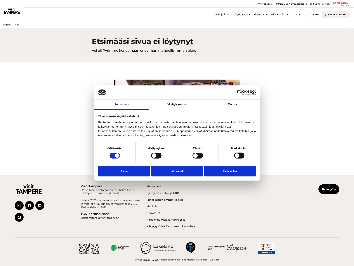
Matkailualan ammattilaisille (164, 199)
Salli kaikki (230, 170)
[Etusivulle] (11, 11)
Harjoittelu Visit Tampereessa (165, 219)
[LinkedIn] (39, 205)
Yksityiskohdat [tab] (177, 104)
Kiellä (124, 170)
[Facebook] (29, 205)
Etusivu (7, 24)
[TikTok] (19, 217)
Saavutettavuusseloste (194, 259)
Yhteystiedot (155, 186)
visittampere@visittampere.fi (100, 217)
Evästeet (214, 259)
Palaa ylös (329, 189)
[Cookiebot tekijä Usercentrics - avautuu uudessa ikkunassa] (240, 92)
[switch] (156, 156)
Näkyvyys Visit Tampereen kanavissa (170, 226)
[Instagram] (19, 205)
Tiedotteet (153, 213)
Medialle (152, 206)
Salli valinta (177, 170)
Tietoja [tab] (232, 104)
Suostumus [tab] (121, 104)
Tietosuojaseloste (170, 259)
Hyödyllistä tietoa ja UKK (162, 193)
